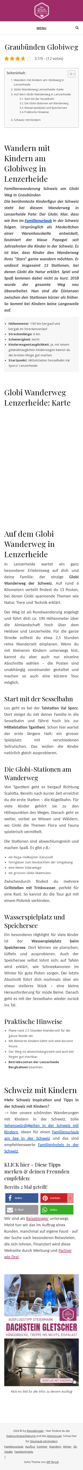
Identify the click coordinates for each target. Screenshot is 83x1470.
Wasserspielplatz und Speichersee (45, 108)
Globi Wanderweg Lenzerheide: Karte (39, 89)
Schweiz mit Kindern (27, 120)
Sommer (42, 1446)
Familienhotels (23, 1452)
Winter (67, 1446)
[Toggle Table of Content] (69, 74)
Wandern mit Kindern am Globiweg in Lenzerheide (39, 82)
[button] (21, 1198)
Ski (75, 1446)
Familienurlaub (38, 221)
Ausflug (30, 1446)
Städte (8, 1452)
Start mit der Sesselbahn (39, 99)
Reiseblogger (37, 1219)
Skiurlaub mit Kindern (44, 1441)
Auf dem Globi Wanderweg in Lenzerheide (42, 94)
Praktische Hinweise (36, 112)
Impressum (54, 1436)
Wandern (55, 1446)
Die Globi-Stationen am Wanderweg (46, 103)
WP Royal (52, 1462)
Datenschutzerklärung (20, 1436)
